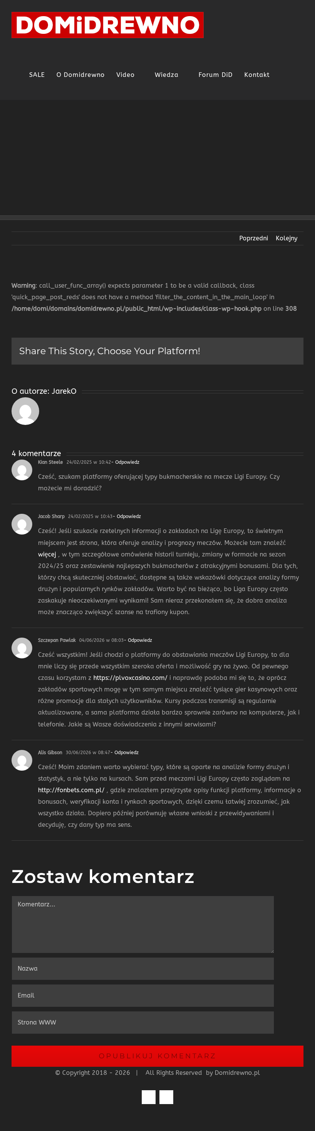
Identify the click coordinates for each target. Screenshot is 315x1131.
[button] (295, 75)
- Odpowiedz (125, 462)
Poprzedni (253, 238)
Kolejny (286, 238)
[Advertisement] (157, 158)
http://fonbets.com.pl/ (71, 790)
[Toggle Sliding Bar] (281, 75)
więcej (47, 554)
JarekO (64, 391)
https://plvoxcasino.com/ (130, 677)
